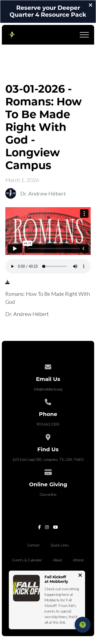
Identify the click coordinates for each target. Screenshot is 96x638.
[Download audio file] (7, 282)
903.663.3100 (48, 424)
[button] (84, 34)
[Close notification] (80, 575)
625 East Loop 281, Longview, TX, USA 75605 (48, 459)
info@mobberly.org (48, 389)
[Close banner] (90, 5)
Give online (48, 494)
